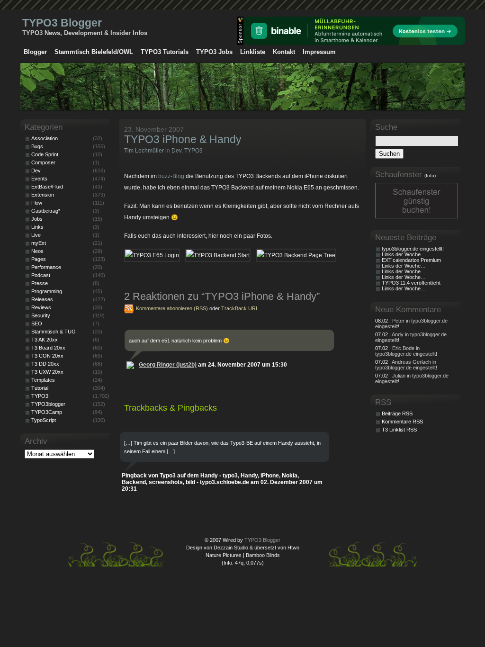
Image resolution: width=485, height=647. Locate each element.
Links (37, 227)
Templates (43, 380)
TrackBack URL (240, 308)
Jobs (37, 219)
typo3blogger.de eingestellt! (413, 249)
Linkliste (252, 51)
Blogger (35, 51)
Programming (46, 291)
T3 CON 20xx (47, 356)
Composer (43, 162)
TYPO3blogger (48, 404)
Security (40, 315)
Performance (46, 267)
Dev (176, 150)
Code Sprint (44, 154)
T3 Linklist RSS (399, 429)
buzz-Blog (170, 176)
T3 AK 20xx (44, 339)
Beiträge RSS (397, 413)
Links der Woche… (404, 254)
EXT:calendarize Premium (411, 260)
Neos (37, 251)
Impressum (319, 51)
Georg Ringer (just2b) (168, 364)
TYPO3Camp (46, 412)
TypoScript (43, 420)
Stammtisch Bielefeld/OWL (93, 51)
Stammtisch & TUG (53, 331)
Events (39, 178)
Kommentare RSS (402, 421)
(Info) (430, 175)
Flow (36, 203)
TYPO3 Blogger (62, 23)
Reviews (41, 307)
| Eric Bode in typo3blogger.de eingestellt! (406, 351)
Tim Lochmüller (144, 150)
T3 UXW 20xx (47, 372)
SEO (36, 323)
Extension (42, 195)
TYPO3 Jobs (214, 51)
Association (44, 138)
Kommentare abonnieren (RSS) (172, 308)
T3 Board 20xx (48, 347)
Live (36, 235)
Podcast (40, 275)
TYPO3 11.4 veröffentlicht (411, 283)
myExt (38, 243)
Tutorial (39, 388)
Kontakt (284, 51)
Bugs (37, 146)
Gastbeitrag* (45, 211)
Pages (38, 259)
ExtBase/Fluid (47, 186)
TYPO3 (193, 150)
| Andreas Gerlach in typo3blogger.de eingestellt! (406, 364)
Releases (42, 299)
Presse (39, 283)
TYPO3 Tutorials (165, 51)
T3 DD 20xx (45, 364)
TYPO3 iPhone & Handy (183, 139)
